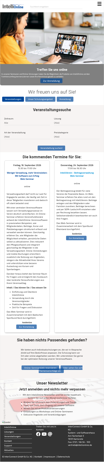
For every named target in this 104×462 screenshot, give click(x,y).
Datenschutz (63, 456)
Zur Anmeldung (51, 80)
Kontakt (8, 441)
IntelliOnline (10, 427)
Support (8, 445)
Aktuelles (9, 450)
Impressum (50, 456)
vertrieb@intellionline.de (80, 445)
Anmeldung (65, 99)
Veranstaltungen (13, 99)
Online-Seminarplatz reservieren (40, 367)
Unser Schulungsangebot (40, 99)
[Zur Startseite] (13, 5)
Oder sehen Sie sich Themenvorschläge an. (60, 369)
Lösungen (9, 431)
